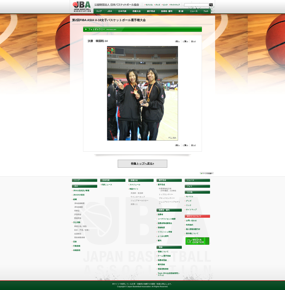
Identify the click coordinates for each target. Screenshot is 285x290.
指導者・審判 (166, 11)
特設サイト (134, 189)
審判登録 (161, 264)
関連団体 (77, 218)
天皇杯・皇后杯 (137, 193)
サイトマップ (174, 5)
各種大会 (136, 11)
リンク (165, 5)
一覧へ (185, 41)
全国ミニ (134, 204)
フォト (206, 11)
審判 (159, 241)
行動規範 (76, 246)
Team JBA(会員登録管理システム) (169, 274)
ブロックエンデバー (167, 198)
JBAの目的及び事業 (81, 191)
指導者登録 (162, 260)
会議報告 (77, 234)
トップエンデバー (166, 194)
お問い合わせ (191, 221)
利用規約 (189, 225)
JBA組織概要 (79, 203)
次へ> (193, 41)
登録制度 (161, 227)
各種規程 (76, 250)
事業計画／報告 (80, 226)
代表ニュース (106, 185)
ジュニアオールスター (139, 200)
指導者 (160, 214)
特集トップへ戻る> (142, 163)
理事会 (77, 211)
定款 (75, 242)
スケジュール (135, 185)
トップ (99, 11)
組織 (75, 199)
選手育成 (151, 11)
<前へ (177, 41)
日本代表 (122, 11)
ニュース (194, 11)
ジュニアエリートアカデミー (169, 203)
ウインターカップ (138, 197)
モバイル (149, 5)
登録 (181, 11)
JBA (109, 11)
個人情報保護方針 (193, 229)
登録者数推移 (79, 237)
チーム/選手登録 (164, 256)
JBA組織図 (78, 207)
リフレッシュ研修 (165, 232)
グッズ (157, 5)
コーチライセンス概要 (167, 219)
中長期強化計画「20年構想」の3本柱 (167, 190)
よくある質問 (163, 236)
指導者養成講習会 (165, 223)
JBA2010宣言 (79, 195)
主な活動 (76, 222)
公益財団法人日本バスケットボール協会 (81, 6)
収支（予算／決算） (82, 230)
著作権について (192, 233)
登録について (163, 252)
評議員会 (77, 214)
